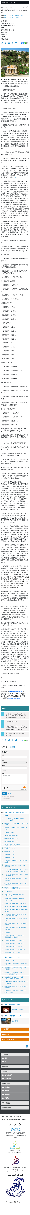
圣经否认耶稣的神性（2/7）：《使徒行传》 (15, 906)
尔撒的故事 (7, 932)
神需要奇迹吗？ (8, 891)
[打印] (9, 43)
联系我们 (24, 1119)
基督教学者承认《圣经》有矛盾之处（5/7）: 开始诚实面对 (16, 982)
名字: (3, 755)
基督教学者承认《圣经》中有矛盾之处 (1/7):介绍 (16, 964)
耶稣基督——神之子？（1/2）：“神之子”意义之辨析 (16, 823)
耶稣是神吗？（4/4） (10, 857)
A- (21, 7)
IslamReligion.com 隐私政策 (13, 1119)
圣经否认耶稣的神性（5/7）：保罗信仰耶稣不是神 (15, 919)
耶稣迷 (6, 815)
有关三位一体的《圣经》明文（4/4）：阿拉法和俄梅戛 (15, 884)
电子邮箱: (4, 765)
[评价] (2, 43)
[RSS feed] (20, 1124)
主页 (3, 1116)
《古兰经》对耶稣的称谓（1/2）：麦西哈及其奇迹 (15, 861)
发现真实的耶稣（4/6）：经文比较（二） (15, 946)
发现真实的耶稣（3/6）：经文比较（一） (15, 943)
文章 (5, 15)
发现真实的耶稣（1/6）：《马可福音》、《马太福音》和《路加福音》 (15, 936)
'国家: (3, 760)
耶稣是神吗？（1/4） (10, 848)
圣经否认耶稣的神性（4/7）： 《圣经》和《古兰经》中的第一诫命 (15, 914)
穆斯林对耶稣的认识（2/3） (11, 838)
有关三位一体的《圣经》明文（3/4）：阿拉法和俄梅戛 (15, 879)
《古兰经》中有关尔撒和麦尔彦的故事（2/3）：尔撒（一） (14, 894)
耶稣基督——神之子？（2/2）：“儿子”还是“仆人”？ (15, 828)
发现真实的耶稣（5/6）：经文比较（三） (15, 949)
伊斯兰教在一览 (17, 1116)
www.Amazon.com (14, 698)
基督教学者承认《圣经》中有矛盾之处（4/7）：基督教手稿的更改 (14, 977)
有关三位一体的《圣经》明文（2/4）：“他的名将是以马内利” (16, 875)
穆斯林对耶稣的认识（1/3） (11, 835)
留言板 (3, 1119)
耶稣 (18, 1004)
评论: (3, 773)
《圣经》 (17, 17)
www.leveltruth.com (16, 692)
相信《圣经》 (15, 1021)
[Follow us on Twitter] (15, 1124)
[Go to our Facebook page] (10, 1124)
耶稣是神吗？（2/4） (10, 851)
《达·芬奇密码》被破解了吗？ (12, 845)
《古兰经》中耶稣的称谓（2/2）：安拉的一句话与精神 (15, 865)
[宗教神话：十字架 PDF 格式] (12, 43)
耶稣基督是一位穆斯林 (17, 1009)
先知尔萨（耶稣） (19, 15)
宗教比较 (10, 15)
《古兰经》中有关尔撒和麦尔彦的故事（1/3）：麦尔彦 (14, 819)
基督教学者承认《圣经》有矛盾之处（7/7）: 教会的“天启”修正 (16, 991)
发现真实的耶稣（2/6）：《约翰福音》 (14, 940)
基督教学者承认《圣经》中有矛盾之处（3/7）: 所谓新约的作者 (14, 973)
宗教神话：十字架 (9, 832)
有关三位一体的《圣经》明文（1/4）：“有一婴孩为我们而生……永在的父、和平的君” (16, 870)
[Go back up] (27, 1046)
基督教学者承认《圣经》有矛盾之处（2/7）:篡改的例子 (16, 968)
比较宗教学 (12, 1004)
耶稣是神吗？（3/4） (10, 854)
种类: (2, 15)
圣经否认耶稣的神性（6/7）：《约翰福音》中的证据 (15, 924)
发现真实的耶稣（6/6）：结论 (12, 952)
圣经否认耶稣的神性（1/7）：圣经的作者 (15, 903)
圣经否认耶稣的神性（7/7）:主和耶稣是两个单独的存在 (16, 928)
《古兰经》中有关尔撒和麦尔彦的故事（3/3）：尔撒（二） (14, 899)
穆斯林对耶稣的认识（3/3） (11, 841)
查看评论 (12, 747)
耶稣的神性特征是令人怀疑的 (12, 888)
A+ (26, 7)
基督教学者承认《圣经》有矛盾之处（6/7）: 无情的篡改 (16, 986)
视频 (6, 1004)
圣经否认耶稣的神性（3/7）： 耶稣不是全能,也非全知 (16, 910)
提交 (4, 793)
